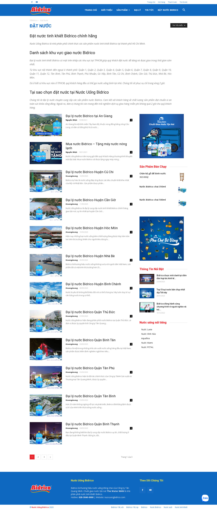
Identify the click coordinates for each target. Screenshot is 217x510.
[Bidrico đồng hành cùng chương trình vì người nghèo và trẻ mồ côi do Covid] (147, 307)
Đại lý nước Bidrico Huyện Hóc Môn (92, 228)
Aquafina (145, 338)
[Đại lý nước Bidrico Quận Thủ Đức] (46, 321)
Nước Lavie (146, 329)
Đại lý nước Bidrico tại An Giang (89, 116)
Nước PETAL (147, 347)
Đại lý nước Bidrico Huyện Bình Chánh (93, 284)
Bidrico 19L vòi (117, 507)
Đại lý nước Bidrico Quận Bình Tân (91, 340)
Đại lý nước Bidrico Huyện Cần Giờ (91, 200)
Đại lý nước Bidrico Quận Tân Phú (90, 368)
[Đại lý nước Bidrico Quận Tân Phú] (46, 377)
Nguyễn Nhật (71, 120)
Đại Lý (137, 10)
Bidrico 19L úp (132, 507)
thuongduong (72, 176)
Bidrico (144, 507)
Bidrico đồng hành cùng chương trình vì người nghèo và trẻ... (171, 307)
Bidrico (33, 20)
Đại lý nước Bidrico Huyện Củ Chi (90, 172)
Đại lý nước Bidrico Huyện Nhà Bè (90, 256)
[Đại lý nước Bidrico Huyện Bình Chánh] (46, 293)
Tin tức (149, 10)
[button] (183, 10)
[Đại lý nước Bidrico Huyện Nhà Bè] (46, 265)
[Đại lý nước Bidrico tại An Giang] (46, 125)
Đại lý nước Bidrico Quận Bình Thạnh (92, 424)
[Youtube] (37, 2)
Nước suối (168, 507)
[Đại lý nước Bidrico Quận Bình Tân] (46, 349)
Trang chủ (151, 2)
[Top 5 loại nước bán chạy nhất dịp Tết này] (147, 293)
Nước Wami (147, 342)
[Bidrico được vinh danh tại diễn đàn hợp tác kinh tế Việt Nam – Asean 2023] (147, 279)
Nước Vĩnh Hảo (148, 333)
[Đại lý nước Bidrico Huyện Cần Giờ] (46, 209)
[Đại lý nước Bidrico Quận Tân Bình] (46, 405)
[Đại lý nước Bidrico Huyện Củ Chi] (46, 181)
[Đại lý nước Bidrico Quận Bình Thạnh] (46, 433)
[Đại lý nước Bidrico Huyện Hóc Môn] (46, 237)
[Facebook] (32, 2)
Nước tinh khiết (181, 507)
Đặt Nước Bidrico (168, 10)
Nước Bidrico (155, 507)
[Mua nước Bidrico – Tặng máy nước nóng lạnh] (46, 153)
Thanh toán (172, 2)
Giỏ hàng (161, 2)
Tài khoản (183, 2)
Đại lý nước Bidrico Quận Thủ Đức (90, 312)
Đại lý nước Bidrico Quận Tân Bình (91, 396)
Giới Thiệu (106, 10)
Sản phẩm (122, 10)
